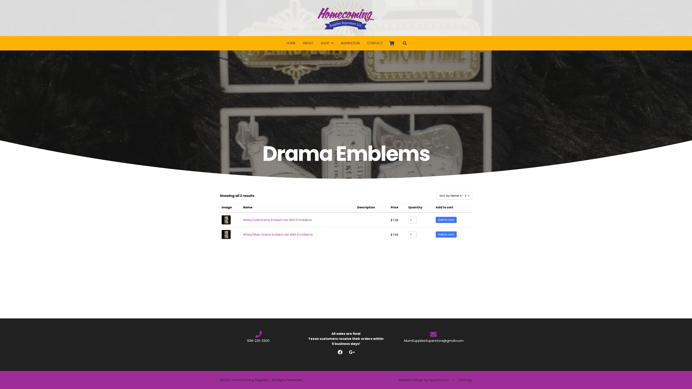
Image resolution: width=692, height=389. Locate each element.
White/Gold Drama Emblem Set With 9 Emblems (277, 220)
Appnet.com (439, 380)
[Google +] (352, 352)
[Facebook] (340, 352)
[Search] (404, 43)
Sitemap (465, 380)
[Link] (346, 18)
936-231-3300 (258, 340)
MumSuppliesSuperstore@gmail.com (433, 340)
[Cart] (392, 43)
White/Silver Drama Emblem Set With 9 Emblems (278, 234)
